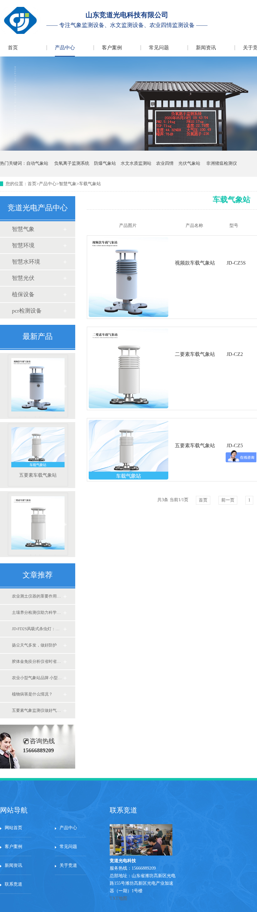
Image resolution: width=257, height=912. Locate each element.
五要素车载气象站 (38, 475)
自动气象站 (37, 163)
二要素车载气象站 (195, 354)
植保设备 (23, 294)
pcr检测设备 (27, 311)
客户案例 (112, 47)
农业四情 (165, 163)
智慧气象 (67, 183)
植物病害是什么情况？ (32, 694)
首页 (13, 47)
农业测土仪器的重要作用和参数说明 (37, 596)
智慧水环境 (26, 262)
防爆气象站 (105, 163)
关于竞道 (68, 865)
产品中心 (65, 47)
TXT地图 (118, 898)
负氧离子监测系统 (71, 163)
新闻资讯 (206, 47)
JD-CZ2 (235, 354)
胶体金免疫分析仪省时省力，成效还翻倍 (37, 661)
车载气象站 (90, 183)
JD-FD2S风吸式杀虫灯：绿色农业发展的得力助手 (37, 628)
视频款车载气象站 (195, 263)
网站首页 (13, 827)
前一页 (227, 500)
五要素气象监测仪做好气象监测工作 (37, 710)
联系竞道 (13, 884)
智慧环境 (23, 245)
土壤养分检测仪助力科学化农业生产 (37, 612)
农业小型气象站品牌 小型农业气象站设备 (37, 677)
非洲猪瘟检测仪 (221, 163)
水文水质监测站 (136, 163)
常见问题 (159, 47)
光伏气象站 (189, 163)
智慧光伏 (23, 278)
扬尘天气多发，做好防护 (34, 645)
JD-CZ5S (236, 263)
